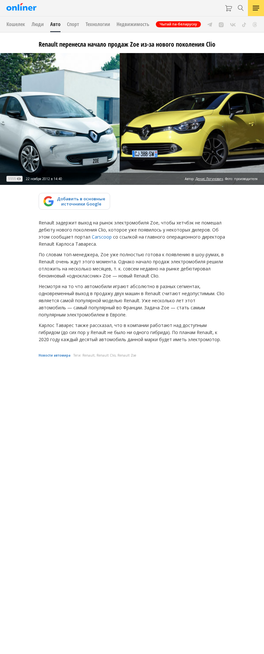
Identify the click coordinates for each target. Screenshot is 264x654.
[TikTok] (244, 24)
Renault (88, 355)
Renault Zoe (127, 355)
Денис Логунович (209, 179)
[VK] (233, 24)
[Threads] (254, 24)
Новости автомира (55, 355)
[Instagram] (221, 24)
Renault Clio (106, 355)
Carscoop (102, 237)
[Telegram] (210, 24)
